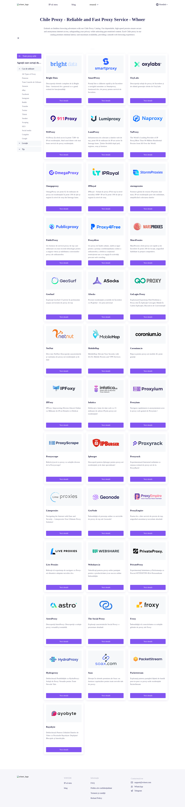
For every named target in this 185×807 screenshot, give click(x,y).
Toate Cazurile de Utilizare (31, 82)
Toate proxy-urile (29, 56)
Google (24, 138)
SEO (23, 126)
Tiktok (24, 114)
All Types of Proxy (29, 74)
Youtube (25, 106)
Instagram (25, 98)
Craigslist (25, 134)
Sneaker (25, 118)
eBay (24, 90)
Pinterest (25, 78)
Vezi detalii (64, 101)
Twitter (24, 110)
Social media (26, 130)
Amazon (25, 86)
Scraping (25, 122)
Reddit (24, 102)
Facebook (25, 94)
